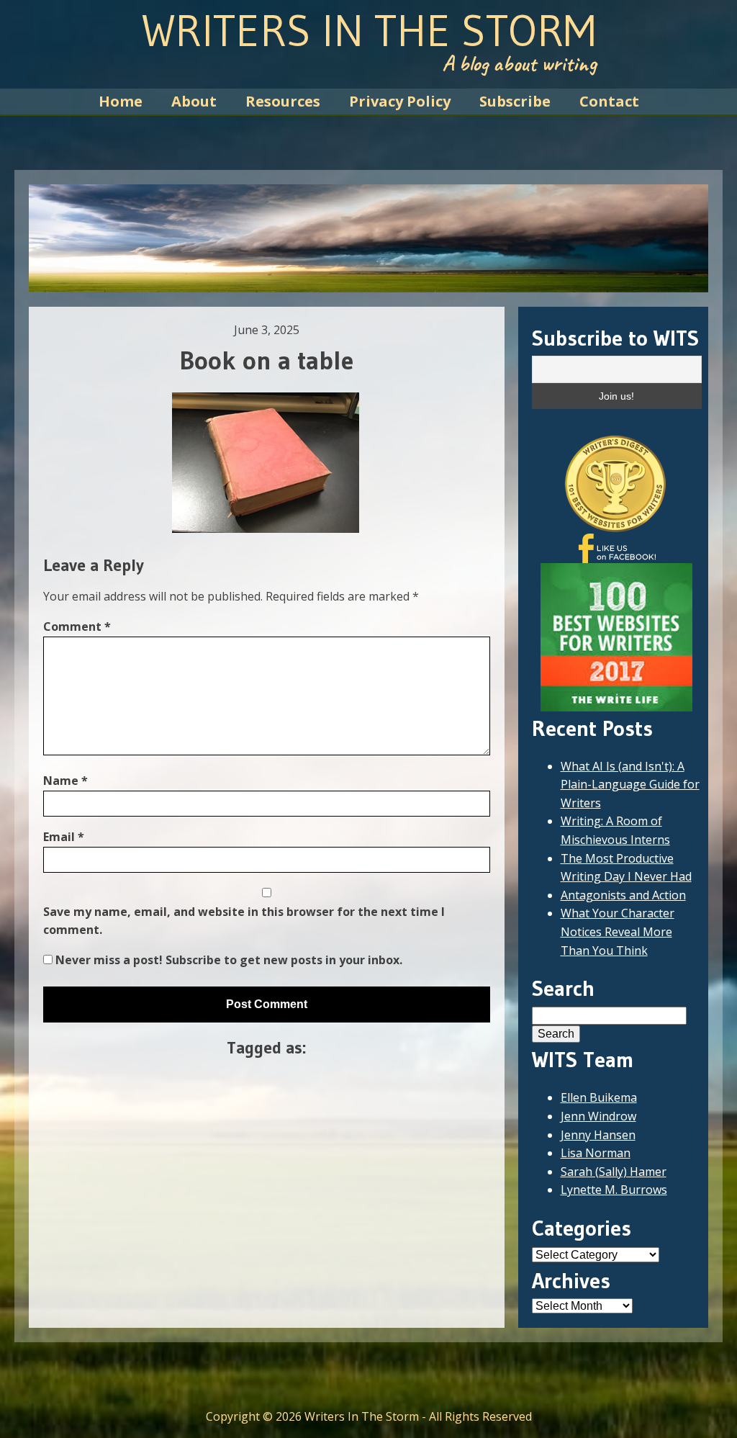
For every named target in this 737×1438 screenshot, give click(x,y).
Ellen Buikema (599, 1097)
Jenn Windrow (598, 1116)
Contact (609, 101)
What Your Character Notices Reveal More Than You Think (617, 931)
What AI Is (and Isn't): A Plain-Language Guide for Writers (630, 784)
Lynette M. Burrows (614, 1189)
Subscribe (515, 101)
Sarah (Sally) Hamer (613, 1171)
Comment (77, 626)
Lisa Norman (595, 1153)
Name (65, 780)
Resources (282, 101)
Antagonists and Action (623, 895)
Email (63, 837)
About (194, 101)
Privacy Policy (400, 101)
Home (121, 101)
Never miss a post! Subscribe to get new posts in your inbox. (227, 960)
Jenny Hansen (598, 1135)
